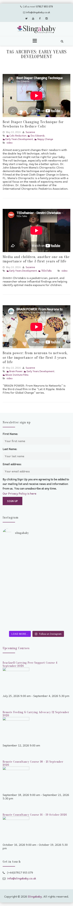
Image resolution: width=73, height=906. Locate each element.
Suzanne (30, 132)
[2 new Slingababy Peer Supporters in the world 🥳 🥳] (36, 612)
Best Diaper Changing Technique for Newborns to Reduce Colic (33, 124)
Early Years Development (19, 139)
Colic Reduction (17, 135)
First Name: (10, 433)
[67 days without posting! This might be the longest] (36, 559)
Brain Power (16, 371)
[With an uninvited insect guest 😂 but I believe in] (36, 594)
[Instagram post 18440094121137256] (36, 626)
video (10, 142)
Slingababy (35, 896)
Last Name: (10, 448)
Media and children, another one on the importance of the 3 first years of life (36, 259)
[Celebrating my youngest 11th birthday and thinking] (36, 580)
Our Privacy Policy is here (19, 493)
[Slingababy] (36, 29)
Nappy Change (45, 139)
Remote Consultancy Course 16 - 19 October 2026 (35, 814)
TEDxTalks (46, 270)
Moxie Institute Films (17, 375)
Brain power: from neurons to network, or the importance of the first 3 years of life (35, 357)
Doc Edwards (37, 135)
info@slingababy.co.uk (38, 12)
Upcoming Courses (16, 648)
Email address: (12, 464)
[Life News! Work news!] (36, 543)
